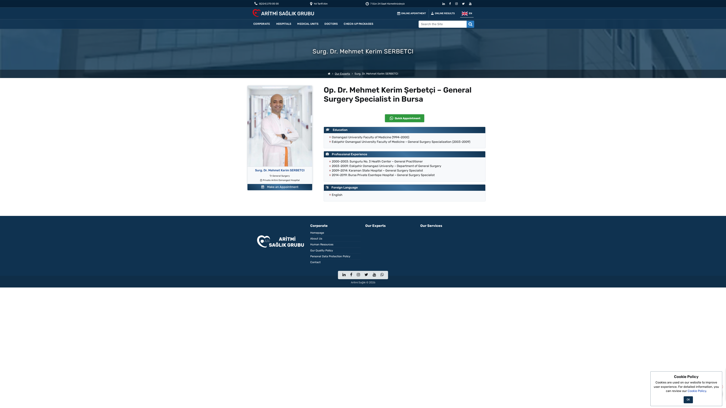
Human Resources (321, 244)
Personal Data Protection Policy (330, 256)
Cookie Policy (697, 391)
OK (688, 399)
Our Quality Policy (321, 250)
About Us (316, 238)
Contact (315, 262)
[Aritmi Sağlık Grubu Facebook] (450, 4)
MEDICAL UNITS (307, 24)
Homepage (317, 232)
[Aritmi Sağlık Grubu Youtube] (470, 4)
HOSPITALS (283, 24)
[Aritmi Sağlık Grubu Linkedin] (444, 4)
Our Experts (342, 73)
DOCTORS (331, 24)
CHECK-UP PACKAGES (358, 24)
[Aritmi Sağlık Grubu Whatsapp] (382, 275)
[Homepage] (329, 73)
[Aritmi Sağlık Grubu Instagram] (456, 4)
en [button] (470, 13)
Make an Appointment (281, 187)
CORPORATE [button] (261, 24)
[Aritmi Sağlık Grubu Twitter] (463, 4)
